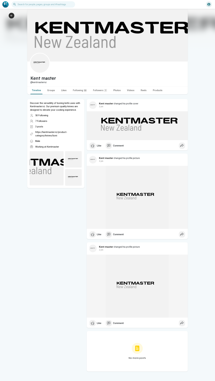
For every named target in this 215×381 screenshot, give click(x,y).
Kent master (106, 103)
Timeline (36, 90)
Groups (51, 90)
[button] (209, 4)
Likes (64, 90)
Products (157, 90)
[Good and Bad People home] (5, 4)
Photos (117, 90)
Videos (130, 90)
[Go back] (11, 15)
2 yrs (101, 106)
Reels (144, 90)
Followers (99, 90)
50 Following (41, 115)
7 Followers (41, 121)
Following (79, 90)
